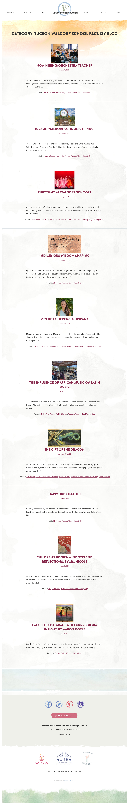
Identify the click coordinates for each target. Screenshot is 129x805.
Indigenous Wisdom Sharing (64, 255)
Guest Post (36, 219)
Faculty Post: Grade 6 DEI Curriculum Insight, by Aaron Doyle (64, 627)
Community (86, 13)
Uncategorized (98, 219)
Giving (118, 13)
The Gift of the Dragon (64, 449)
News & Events (49, 93)
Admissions (27, 13)
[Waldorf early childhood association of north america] (42, 767)
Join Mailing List (64, 715)
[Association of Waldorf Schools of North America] (64, 767)
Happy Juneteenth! (64, 494)
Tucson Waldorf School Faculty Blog (79, 93)
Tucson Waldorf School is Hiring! (65, 129)
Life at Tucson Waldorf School (53, 219)
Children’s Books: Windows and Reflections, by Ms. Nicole (64, 559)
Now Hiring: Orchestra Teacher (64, 65)
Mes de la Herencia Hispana (64, 319)
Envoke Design (69, 780)
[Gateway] (86, 767)
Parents (103, 13)
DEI (54, 283)
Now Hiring (60, 93)
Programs (10, 13)
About (43, 13)
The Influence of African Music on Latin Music (64, 384)
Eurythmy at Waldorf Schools (64, 192)
